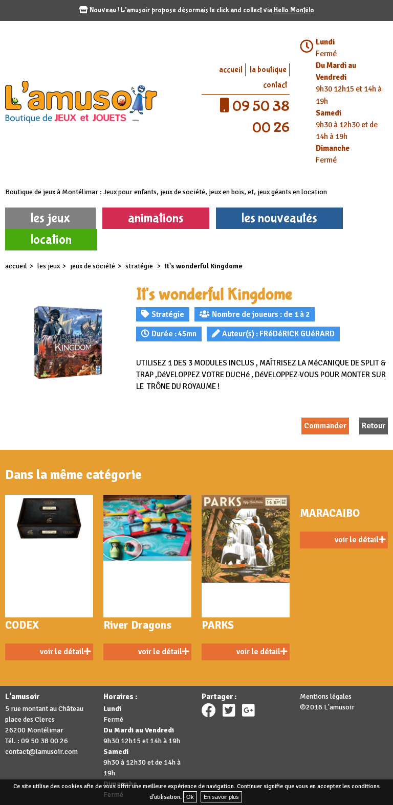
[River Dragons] (147, 556)
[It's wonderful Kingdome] (65, 342)
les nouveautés (279, 218)
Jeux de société (92, 266)
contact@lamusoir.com (41, 751)
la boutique (268, 70)
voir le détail (62, 651)
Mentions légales (326, 696)
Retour (373, 425)
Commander (325, 425)
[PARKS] (246, 556)
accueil (231, 70)
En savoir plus (221, 797)
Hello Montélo (294, 10)
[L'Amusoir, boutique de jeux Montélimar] (98, 101)
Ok (190, 797)
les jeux (50, 218)
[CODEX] (49, 556)
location (51, 239)
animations (156, 218)
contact (275, 85)
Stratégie (140, 266)
